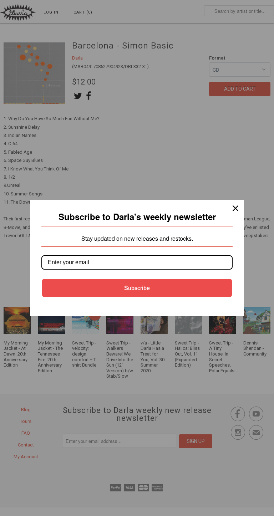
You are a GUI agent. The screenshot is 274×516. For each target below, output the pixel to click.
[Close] (235, 208)
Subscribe (137, 288)
